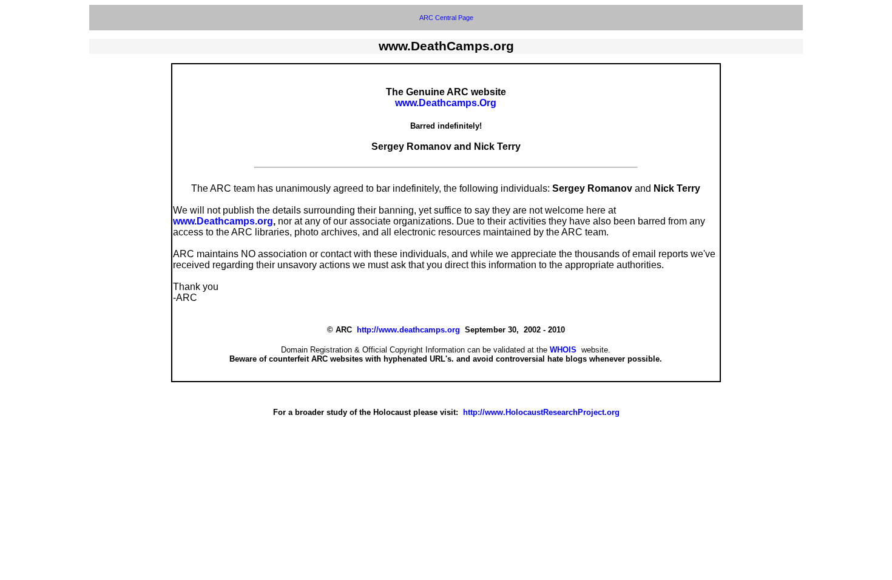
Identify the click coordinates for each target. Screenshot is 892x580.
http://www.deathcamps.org (408, 329)
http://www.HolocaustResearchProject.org (541, 412)
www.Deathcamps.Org (445, 103)
